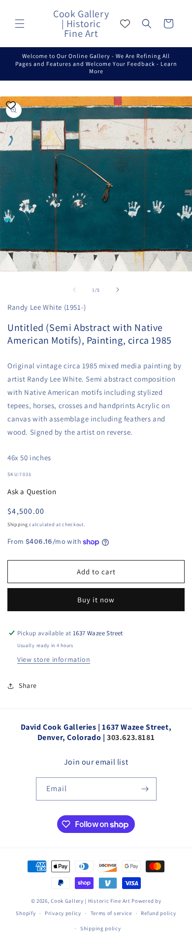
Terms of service (111, 913)
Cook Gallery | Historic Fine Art (90, 900)
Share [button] (28, 685)
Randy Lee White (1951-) (46, 307)
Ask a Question (31, 491)
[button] (20, 23)
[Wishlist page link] (125, 24)
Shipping (17, 524)
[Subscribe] (145, 789)
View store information (53, 659)
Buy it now (96, 599)
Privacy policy (63, 913)
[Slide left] (74, 289)
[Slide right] (117, 289)
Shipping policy (100, 928)
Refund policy (158, 913)
